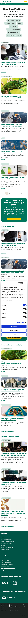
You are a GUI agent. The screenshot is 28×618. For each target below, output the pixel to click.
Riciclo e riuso (5, 375)
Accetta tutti (14, 326)
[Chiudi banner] (26, 283)
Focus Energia (13, 26)
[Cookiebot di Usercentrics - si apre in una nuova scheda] (17, 283)
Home (2, 3)
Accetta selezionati (14, 330)
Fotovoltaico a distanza (7, 564)
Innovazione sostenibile (13, 29)
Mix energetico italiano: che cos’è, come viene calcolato (13, 63)
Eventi (20, 23)
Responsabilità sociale (6, 543)
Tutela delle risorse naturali (14, 35)
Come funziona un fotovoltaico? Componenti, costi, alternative (12, 125)
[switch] (25, 309)
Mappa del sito (5, 549)
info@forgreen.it (13, 607)
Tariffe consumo (5, 560)
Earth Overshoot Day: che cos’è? (12, 151)
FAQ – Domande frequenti (7, 541)
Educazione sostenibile (6, 76)
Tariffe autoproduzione (7, 562)
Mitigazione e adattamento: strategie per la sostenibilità (11, 97)
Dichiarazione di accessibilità (19, 615)
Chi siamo (3, 537)
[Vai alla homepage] (6, 1)
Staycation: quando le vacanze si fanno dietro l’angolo (12, 419)
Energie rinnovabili (10, 23)
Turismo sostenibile (6, 404)
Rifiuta (14, 334)
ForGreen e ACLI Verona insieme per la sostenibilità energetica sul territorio (13, 513)
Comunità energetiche (14, 20)
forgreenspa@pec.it (5, 608)
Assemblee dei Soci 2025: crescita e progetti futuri (13, 483)
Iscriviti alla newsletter (14, 337)
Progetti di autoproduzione (8, 568)
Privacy (3, 615)
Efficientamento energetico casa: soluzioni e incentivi (13, 178)
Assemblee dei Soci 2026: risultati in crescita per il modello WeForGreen (14, 454)
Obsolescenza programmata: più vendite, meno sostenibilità (12, 390)
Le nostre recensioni (6, 539)
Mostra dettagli (20, 322)
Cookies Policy (9, 615)
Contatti (3, 545)
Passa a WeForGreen (14, 219)
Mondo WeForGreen (13, 32)
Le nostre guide (5, 566)
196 (16, 193)
